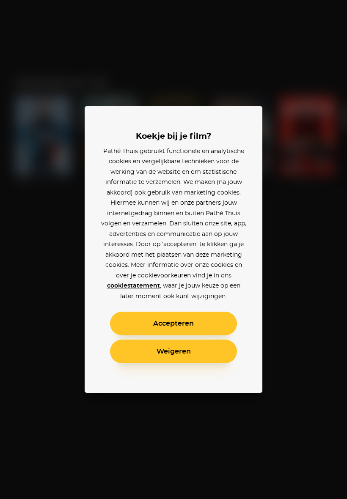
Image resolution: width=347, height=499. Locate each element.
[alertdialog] (173, 249)
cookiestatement (133, 286)
